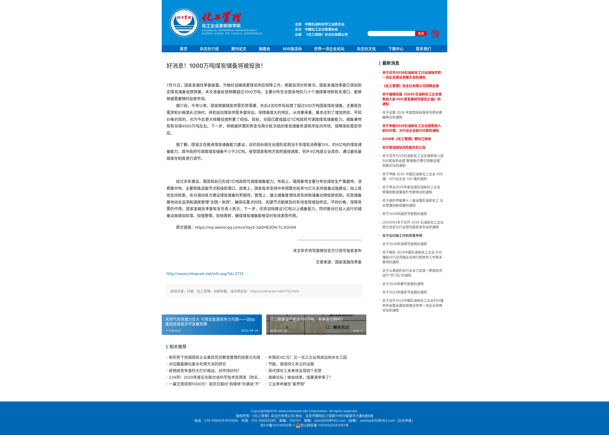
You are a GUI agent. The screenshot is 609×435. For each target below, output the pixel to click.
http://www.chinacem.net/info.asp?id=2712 (205, 273)
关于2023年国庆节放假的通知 (404, 292)
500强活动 (292, 48)
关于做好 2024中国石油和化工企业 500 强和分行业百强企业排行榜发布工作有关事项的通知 (412, 257)
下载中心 (395, 48)
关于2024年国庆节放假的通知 (404, 214)
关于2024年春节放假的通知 (403, 284)
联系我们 (423, 48)
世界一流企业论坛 (329, 48)
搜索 (421, 33)
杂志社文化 (366, 48)
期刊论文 (238, 48)
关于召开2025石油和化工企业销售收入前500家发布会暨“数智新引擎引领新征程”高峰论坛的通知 (413, 160)
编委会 (264, 48)
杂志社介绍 (209, 48)
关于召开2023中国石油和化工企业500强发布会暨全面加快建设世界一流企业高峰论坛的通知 (412, 305)
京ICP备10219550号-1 (277, 425)
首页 (183, 48)
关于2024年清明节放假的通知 (404, 244)
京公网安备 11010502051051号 (324, 425)
